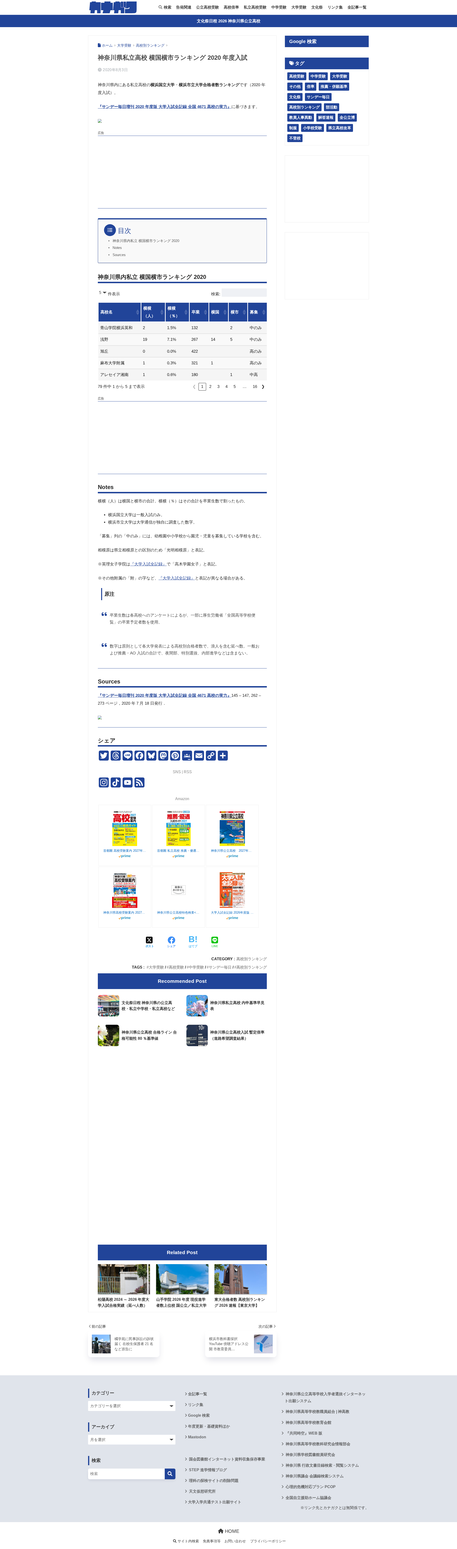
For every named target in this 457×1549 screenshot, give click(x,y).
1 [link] (202, 386)
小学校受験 (312, 128)
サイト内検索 (188, 1541)
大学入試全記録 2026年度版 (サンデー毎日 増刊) (232, 912)
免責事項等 (212, 1541)
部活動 (331, 107)
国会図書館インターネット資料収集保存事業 (226, 1459)
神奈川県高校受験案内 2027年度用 (124, 912)
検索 (167, 7)
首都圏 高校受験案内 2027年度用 (124, 850)
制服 (293, 128)
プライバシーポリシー (268, 1541)
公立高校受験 (207, 7)
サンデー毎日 (220, 967)
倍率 (310, 86)
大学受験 (299, 7)
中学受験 (279, 7)
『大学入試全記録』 (148, 564)
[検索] (170, 1474)
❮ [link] (194, 386)
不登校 (295, 138)
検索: (215, 294)
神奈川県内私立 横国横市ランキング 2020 (146, 241)
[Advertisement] (182, 171)
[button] (137, 312)
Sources (119, 255)
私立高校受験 (255, 7)
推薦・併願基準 (334, 86)
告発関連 (183, 7)
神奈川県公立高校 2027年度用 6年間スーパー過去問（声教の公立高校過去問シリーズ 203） (232, 850)
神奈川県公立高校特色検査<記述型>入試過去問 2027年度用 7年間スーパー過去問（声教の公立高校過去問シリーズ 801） (178, 912)
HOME (231, 1531)
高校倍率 (231, 7)
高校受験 (176, 967)
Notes (117, 248)
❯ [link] (263, 386)
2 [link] (210, 386)
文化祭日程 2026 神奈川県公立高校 (228, 21)
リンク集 (335, 7)
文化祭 (317, 7)
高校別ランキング (251, 959)
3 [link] (218, 386)
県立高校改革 (339, 128)
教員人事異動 (300, 117)
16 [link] (255, 386)
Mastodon (197, 1437)
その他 (295, 86)
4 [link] (226, 386)
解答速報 (325, 117)
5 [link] (234, 386)
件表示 (114, 294)
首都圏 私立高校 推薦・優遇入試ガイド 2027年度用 (178, 850)
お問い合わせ (235, 1541)
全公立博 (347, 117)
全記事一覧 (357, 7)
